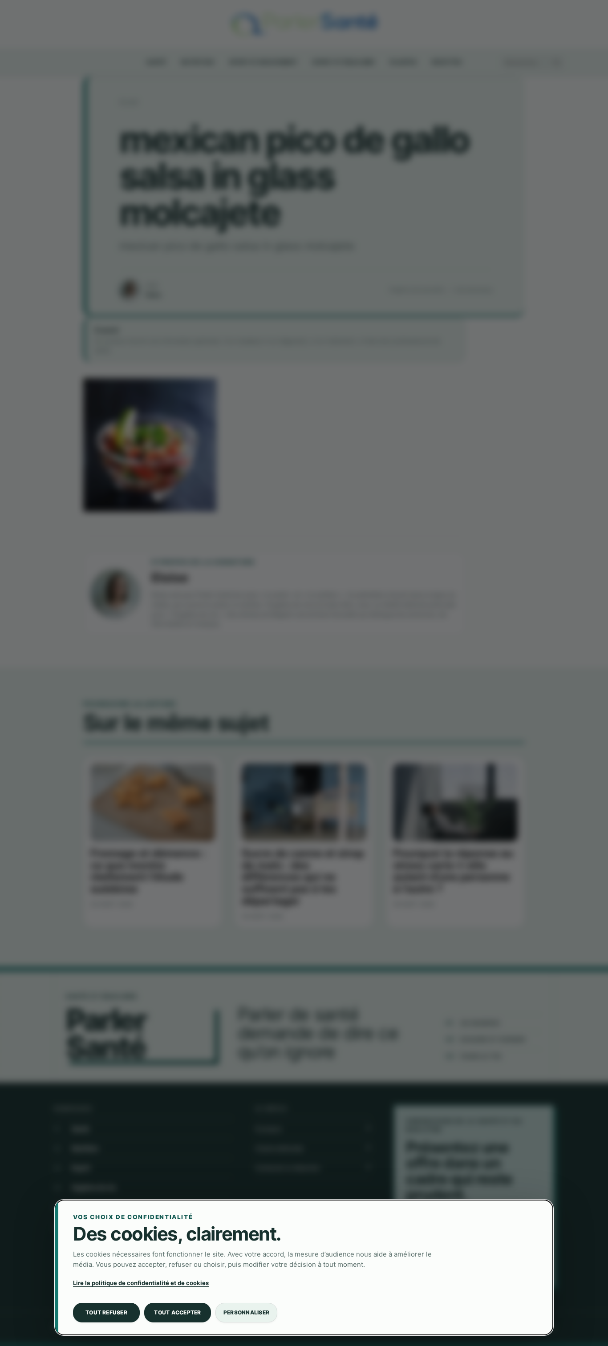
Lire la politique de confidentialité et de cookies (141, 1282)
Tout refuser (106, 1312)
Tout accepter (177, 1312)
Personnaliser (246, 1312)
